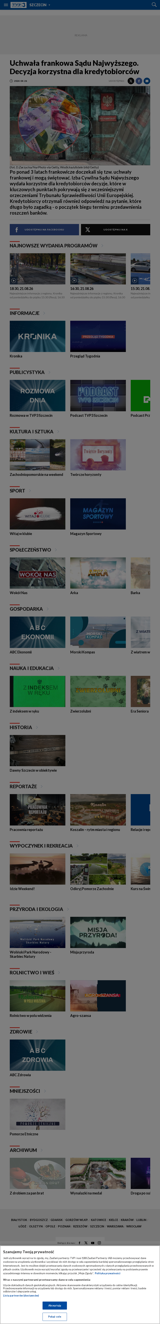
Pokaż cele (54, 1316)
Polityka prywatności (107, 1273)
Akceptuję (54, 1305)
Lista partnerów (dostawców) (21, 1295)
